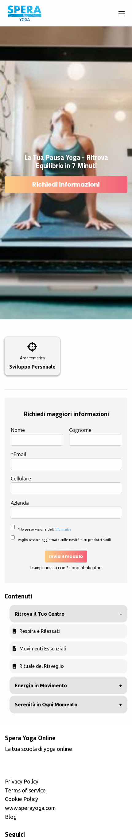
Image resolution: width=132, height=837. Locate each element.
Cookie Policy (21, 799)
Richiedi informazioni (66, 184)
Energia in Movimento (41, 685)
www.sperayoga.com (30, 808)
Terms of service (25, 790)
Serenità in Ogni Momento (46, 704)
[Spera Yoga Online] (24, 13)
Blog (11, 817)
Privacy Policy (21, 781)
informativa (63, 529)
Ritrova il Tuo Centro (39, 614)
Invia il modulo (66, 556)
